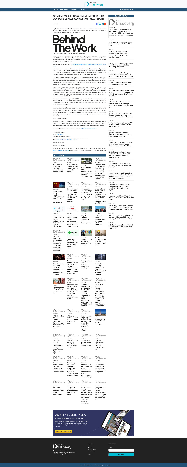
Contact (90, 454)
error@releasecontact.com (61, 150)
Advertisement (92, 452)
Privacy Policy (92, 449)
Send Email (60, 134)
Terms (89, 447)
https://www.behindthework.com (67, 140)
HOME (56, 9)
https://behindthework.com (89, 128)
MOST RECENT (64, 9)
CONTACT (82, 9)
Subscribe (121, 455)
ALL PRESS (74, 9)
